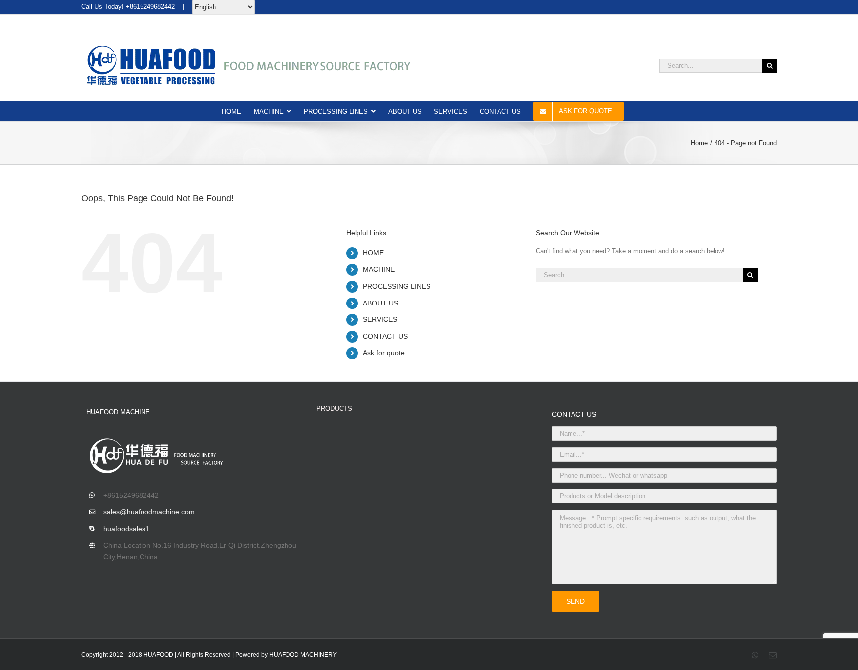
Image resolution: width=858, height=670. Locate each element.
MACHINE (379, 269)
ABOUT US (380, 303)
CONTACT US (385, 336)
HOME (373, 253)
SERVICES (380, 319)
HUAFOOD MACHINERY (303, 654)
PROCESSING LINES (396, 286)
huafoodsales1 (126, 529)
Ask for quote (384, 353)
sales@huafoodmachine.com (149, 512)
